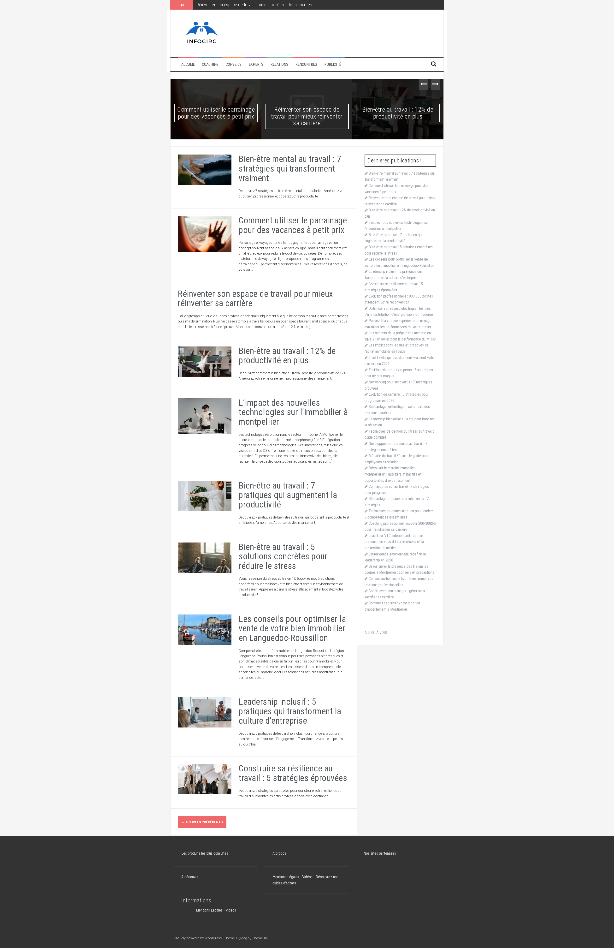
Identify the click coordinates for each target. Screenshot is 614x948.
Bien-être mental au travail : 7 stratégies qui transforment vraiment (290, 168)
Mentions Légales (209, 910)
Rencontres (306, 64)
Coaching (210, 64)
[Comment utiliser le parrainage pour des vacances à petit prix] (204, 234)
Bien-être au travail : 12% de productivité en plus (239, 4)
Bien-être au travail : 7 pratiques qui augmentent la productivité (288, 495)
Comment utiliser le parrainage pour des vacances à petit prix (293, 225)
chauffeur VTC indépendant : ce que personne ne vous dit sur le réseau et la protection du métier (394, 541)
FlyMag (241, 938)
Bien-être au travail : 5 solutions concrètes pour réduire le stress (283, 556)
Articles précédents (202, 822)
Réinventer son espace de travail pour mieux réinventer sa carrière (216, 116)
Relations (279, 64)
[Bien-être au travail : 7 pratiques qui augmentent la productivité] (204, 496)
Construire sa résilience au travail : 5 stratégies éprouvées (293, 773)
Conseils (234, 64)
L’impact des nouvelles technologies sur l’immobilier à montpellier (398, 116)
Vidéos (231, 910)
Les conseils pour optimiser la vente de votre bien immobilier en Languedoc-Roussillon (292, 628)
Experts (256, 64)
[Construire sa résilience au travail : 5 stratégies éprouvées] (204, 779)
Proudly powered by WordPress (198, 938)
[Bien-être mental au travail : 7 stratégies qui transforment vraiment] (204, 169)
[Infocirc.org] (202, 33)
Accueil (188, 64)
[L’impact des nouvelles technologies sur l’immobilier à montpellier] (204, 416)
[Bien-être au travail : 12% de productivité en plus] (204, 361)
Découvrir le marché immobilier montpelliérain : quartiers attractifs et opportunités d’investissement (393, 474)
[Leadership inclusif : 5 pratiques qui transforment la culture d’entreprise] (204, 712)
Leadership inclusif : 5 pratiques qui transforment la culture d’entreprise (290, 711)
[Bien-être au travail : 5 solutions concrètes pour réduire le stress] (204, 557)
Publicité (332, 64)
